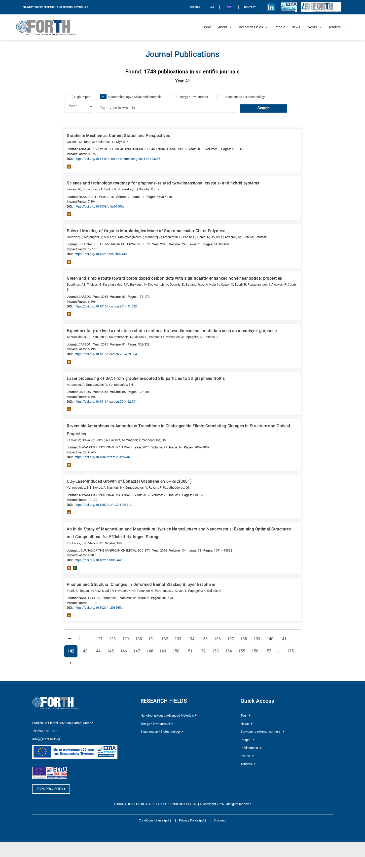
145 (111, 651)
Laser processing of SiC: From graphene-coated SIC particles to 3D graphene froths (146, 378)
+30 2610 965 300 (44, 731)
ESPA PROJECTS (49, 789)
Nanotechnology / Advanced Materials (135, 97)
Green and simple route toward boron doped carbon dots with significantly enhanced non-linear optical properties (174, 278)
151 (189, 651)
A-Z (212, 7)
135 (205, 639)
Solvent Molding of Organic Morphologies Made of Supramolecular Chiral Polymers (146, 231)
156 (255, 651)
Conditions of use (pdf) (155, 820)
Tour (244, 715)
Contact (250, 7)
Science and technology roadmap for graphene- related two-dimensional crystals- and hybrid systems (163, 183)
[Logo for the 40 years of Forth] (320, 7)
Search (263, 108)
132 (165, 639)
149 (163, 651)
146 (124, 651)
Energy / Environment (193, 97)
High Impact (82, 97)
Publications (250, 748)
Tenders (247, 764)
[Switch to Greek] (229, 7)
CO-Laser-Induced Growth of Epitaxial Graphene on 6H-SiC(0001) (129, 481)
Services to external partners (261, 731)
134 (191, 639)
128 (113, 639)
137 (231, 639)
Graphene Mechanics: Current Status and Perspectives (118, 135)
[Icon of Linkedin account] (270, 7)
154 (229, 651)
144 (98, 651)
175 (291, 651)
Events (246, 756)
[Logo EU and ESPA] (289, 7)
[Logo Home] (49, 27)
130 (139, 639)
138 (244, 639)
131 (152, 639)
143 (84, 651)
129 (126, 639)
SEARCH (195, 7)
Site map (220, 820)
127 (100, 639)
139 (257, 639)
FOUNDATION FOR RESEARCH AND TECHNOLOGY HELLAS (55, 7)
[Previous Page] (69, 639)
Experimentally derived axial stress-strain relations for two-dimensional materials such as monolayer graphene (172, 331)
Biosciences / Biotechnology (245, 97)
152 (203, 651)
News (245, 724)
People (246, 740)
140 (270, 639)
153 (216, 651)
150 (176, 651)
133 (178, 639)
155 (242, 651)
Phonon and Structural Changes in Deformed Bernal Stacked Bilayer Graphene (141, 584)
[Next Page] (69, 663)
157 (268, 651)
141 (284, 639)
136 (218, 639)
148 (150, 651)
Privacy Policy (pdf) (193, 820)
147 (137, 651)
